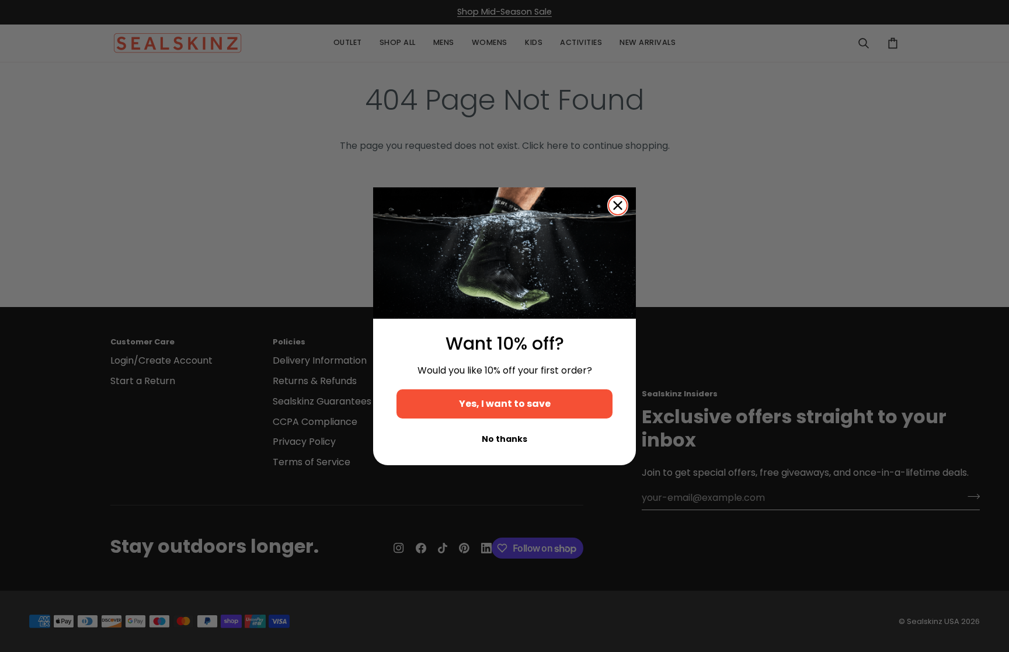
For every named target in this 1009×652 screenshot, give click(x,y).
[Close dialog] (617, 205)
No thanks (504, 439)
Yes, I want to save (505, 403)
